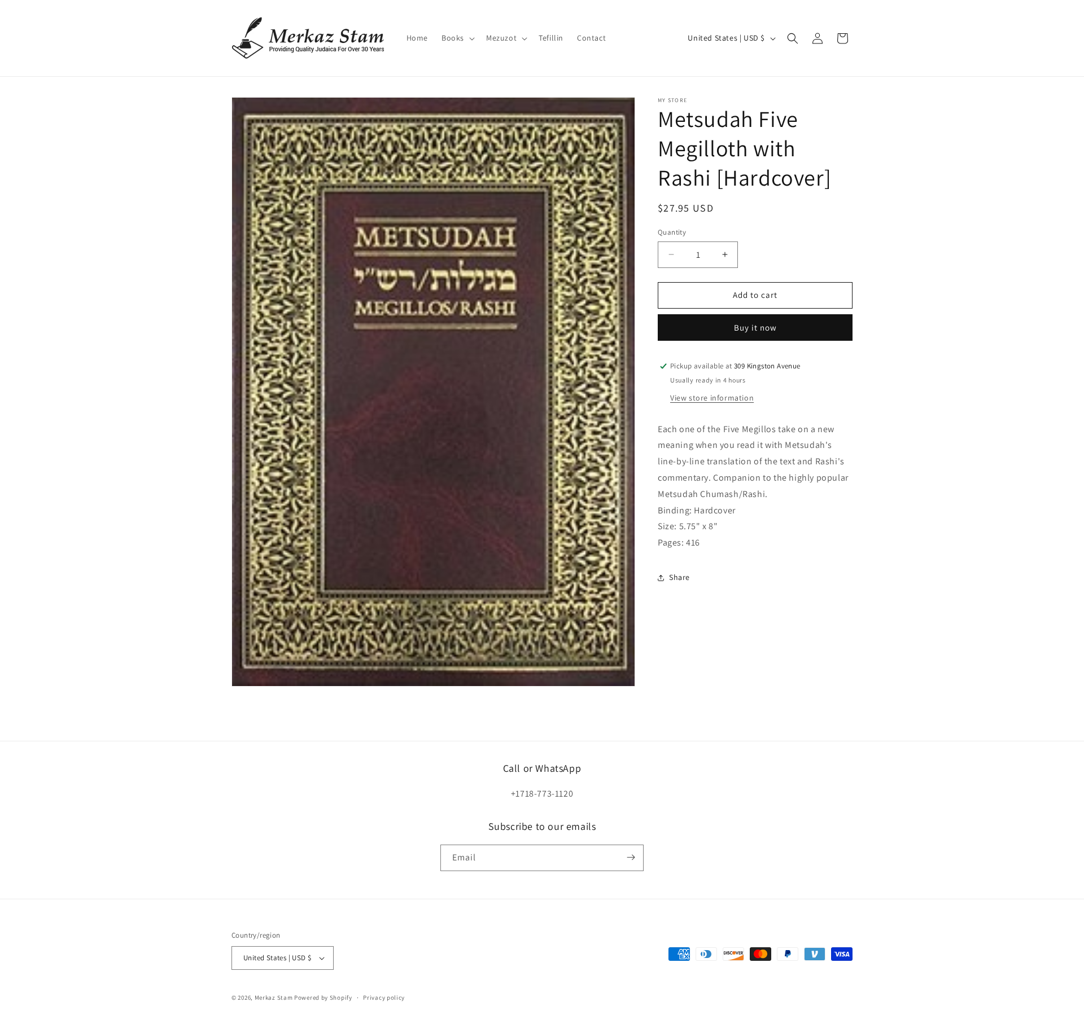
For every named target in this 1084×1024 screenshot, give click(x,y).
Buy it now (755, 327)
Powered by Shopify (323, 997)
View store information (712, 397)
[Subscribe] (630, 857)
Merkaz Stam (274, 997)
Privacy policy (384, 997)
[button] (457, 38)
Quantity (672, 232)
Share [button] (679, 577)
